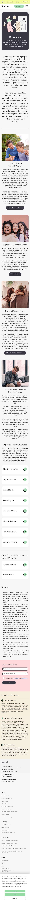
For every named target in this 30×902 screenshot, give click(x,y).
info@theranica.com (7, 776)
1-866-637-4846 (5, 871)
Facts (3, 863)
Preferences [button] (19, 886)
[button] (3, 2)
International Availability (8, 832)
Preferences (15, 898)
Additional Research (7, 806)
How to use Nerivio (7, 798)
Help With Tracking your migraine (15, 352)
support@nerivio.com (7, 870)
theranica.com (6, 827)
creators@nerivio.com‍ (8, 781)
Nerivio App (5, 801)
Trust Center (5, 837)
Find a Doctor (5, 814)
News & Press (5, 830)
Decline (15, 894)
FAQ (3, 865)
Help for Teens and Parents (15, 207)
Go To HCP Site (17, 2)
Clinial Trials (5, 803)
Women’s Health (15, 274)
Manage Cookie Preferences (9, 843)
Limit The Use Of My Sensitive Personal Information (12, 852)
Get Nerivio (19, 6)
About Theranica (6, 824)
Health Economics (6, 809)
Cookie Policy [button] (16, 884)
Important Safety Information (25, 2)
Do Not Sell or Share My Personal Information (14, 848)
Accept (15, 891)
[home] (5, 6)
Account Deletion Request (9, 845)
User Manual (5, 860)
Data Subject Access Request (10, 840)
